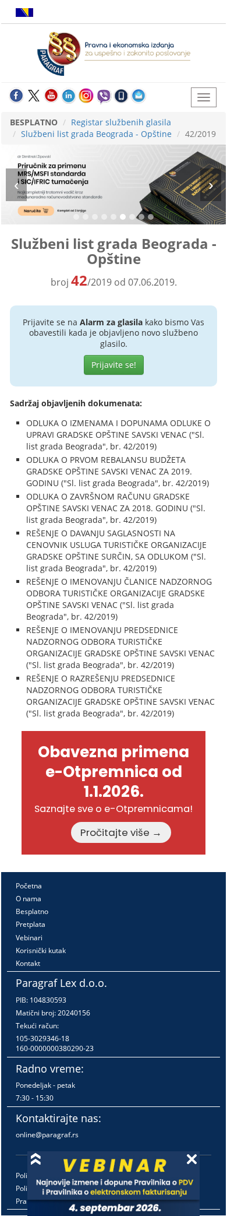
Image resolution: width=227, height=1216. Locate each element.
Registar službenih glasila (121, 122)
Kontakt (28, 963)
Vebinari (29, 938)
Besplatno (32, 911)
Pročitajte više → (121, 832)
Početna (29, 886)
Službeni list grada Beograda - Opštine (96, 133)
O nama (28, 899)
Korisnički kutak (41, 950)
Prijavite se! (113, 364)
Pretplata (30, 924)
